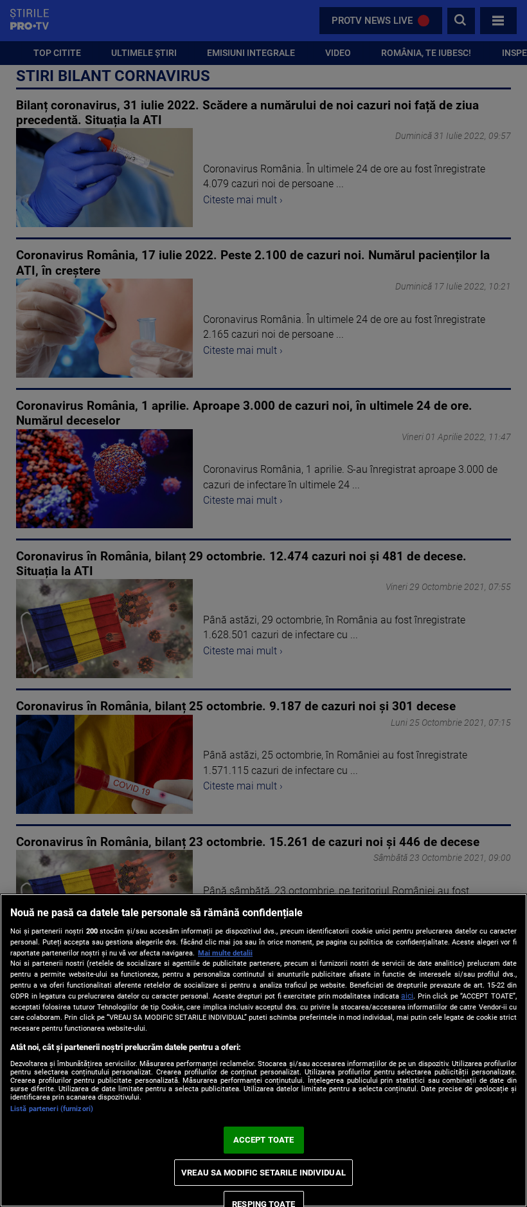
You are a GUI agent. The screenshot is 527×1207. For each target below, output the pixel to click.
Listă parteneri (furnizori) (51, 1109)
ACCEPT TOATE (263, 1140)
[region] (263, 1050)
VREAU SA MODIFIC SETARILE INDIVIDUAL (263, 1172)
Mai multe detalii (225, 953)
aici (407, 995)
